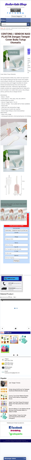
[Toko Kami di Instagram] (21, 13)
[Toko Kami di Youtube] (23, 13)
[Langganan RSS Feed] (15, 13)
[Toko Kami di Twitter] (10, 13)
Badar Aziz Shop (15, 4)
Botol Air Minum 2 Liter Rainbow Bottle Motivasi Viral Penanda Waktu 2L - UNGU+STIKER (19, 410)
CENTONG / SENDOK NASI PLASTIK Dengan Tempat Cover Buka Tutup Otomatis (15, 38)
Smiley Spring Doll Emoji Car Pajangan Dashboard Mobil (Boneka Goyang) (19, 390)
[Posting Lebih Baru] (2, 328)
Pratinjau (16, 261)
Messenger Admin (10, 458)
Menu (4, 20)
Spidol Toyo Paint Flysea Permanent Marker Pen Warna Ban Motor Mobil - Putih (19, 404)
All (15, 297)
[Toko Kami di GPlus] (13, 13)
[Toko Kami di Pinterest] (18, 13)
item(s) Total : (15, 10)
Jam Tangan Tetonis (14, 383)
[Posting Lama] (29, 328)
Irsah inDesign (25, 441)
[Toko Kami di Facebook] (8, 13)
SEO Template (11, 441)
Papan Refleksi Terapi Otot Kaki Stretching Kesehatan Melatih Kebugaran (17, 416)
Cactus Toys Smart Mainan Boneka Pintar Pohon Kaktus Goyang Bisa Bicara (18, 397)
